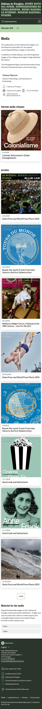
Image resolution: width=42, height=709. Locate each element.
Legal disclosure (13, 697)
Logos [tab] (5, 631)
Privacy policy (35, 697)
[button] (39, 21)
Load (21, 596)
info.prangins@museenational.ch (12, 661)
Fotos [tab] (5, 626)
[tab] (21, 626)
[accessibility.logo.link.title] (21, 9)
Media (3, 697)
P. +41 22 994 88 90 (8, 659)
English (4, 647)
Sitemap (25, 697)
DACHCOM (5, 704)
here (34, 67)
